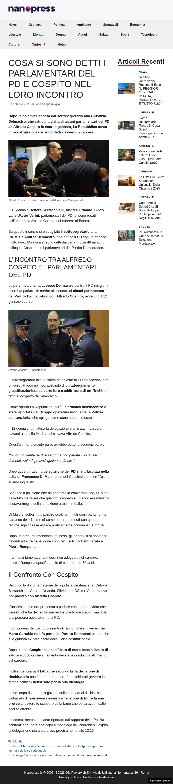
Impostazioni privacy (160, 780)
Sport (125, 34)
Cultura (13, 44)
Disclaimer (89, 777)
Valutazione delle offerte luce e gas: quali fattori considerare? (151, 156)
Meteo (61, 44)
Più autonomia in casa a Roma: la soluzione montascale (151, 237)
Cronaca (35, 24)
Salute (103, 34)
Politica (59, 24)
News (12, 24)
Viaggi (82, 34)
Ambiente (84, 24)
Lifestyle (14, 34)
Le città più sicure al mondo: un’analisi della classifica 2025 (151, 182)
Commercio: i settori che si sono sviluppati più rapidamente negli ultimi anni (150, 210)
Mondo (38, 34)
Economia (137, 24)
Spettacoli (110, 24)
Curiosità (38, 44)
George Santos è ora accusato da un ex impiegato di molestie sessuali (60, 755)
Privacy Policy (69, 777)
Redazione (106, 777)
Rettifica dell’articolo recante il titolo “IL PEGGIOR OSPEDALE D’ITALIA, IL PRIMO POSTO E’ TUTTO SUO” (150, 90)
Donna (60, 34)
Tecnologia (149, 34)
